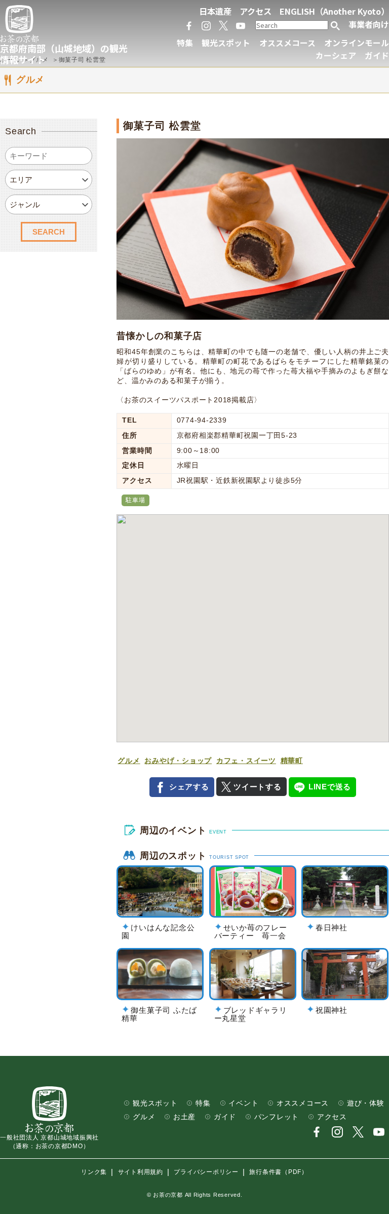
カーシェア (336, 55)
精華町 (292, 761)
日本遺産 (215, 11)
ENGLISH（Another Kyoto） (334, 11)
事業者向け (368, 24)
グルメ (129, 761)
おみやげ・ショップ (178, 761)
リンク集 (94, 1172)
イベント (243, 1103)
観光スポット (226, 43)
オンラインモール (356, 43)
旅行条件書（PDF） (278, 1172)
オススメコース (287, 43)
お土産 (184, 1117)
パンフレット (276, 1117)
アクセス (255, 11)
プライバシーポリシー (206, 1172)
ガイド (377, 55)
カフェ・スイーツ (246, 761)
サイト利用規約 (140, 1172)
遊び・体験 (365, 1103)
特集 (185, 43)
